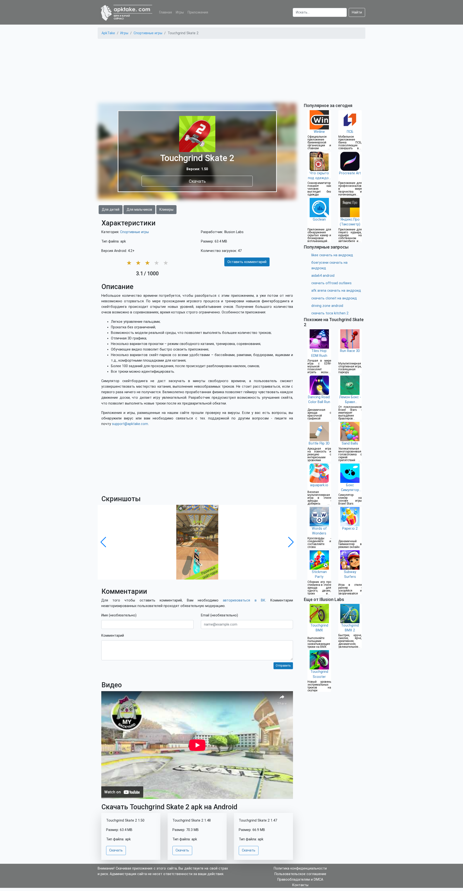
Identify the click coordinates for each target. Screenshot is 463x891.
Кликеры (166, 210)
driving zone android (327, 306)
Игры (180, 12)
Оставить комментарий (246, 262)
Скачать (197, 180)
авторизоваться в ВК (244, 600)
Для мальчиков (139, 210)
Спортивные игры (134, 232)
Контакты (300, 885)
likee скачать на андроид (332, 255)
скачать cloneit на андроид (334, 298)
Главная (165, 12)
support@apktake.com (130, 424)
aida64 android (322, 276)
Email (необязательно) (219, 615)
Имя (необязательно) (118, 615)
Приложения (198, 12)
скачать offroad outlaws (331, 283)
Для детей (110, 210)
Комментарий (112, 636)
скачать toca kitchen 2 (329, 313)
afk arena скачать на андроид (336, 291)
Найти (357, 12)
